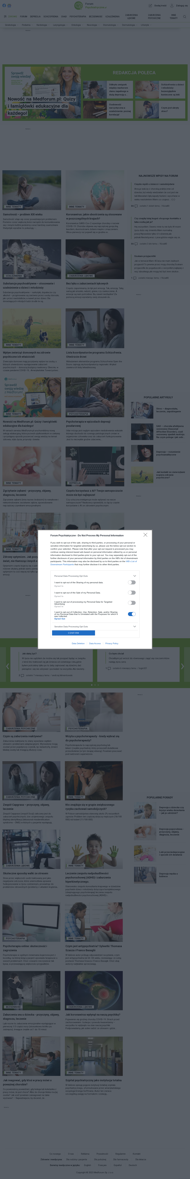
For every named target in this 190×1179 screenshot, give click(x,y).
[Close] (146, 536)
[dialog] (95, 589)
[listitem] (95, 575)
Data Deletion (78, 643)
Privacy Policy (111, 643)
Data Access (95, 643)
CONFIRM (73, 633)
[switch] (132, 582)
